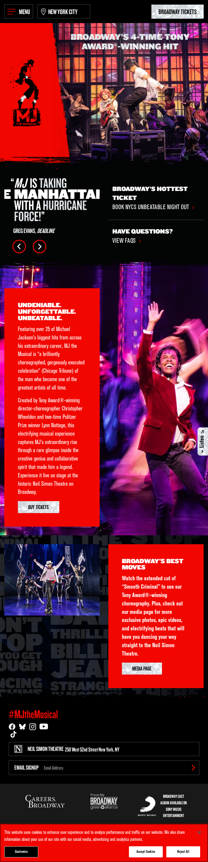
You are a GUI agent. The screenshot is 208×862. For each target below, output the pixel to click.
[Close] (199, 832)
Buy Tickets (38, 506)
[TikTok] (13, 734)
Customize (21, 852)
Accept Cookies (145, 852)
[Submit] (193, 768)
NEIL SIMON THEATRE (73, 749)
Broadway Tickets (177, 11)
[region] (104, 843)
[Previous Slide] (19, 246)
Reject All (183, 852)
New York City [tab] (62, 11)
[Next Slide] (39, 246)
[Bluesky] (22, 726)
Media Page (141, 668)
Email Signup (26, 767)
